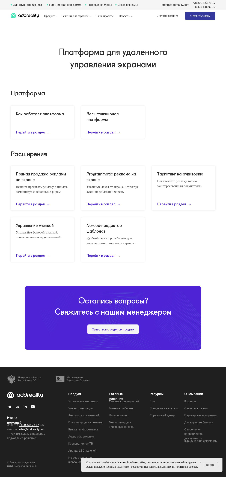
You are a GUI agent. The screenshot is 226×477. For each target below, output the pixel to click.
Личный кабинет (167, 15)
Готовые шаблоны (100, 4)
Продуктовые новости (164, 408)
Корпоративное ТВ (80, 443)
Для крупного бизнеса (27, 4)
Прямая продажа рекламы (85, 422)
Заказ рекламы (128, 4)
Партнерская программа (65, 4)
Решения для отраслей (75, 15)
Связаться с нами (196, 408)
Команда (190, 401)
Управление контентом (83, 401)
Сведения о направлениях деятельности (193, 434)
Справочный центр (162, 415)
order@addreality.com (175, 4)
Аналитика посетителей (83, 415)
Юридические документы (200, 440)
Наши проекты (105, 15)
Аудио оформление (81, 436)
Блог (153, 401)
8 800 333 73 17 (205, 2)
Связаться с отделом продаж (113, 329)
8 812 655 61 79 (205, 6)
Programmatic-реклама (83, 429)
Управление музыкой (35, 225)
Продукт (49, 15)
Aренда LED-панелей (82, 450)
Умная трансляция (80, 408)
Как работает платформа (40, 113)
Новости (124, 15)
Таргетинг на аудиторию (180, 174)
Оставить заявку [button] (200, 15)
